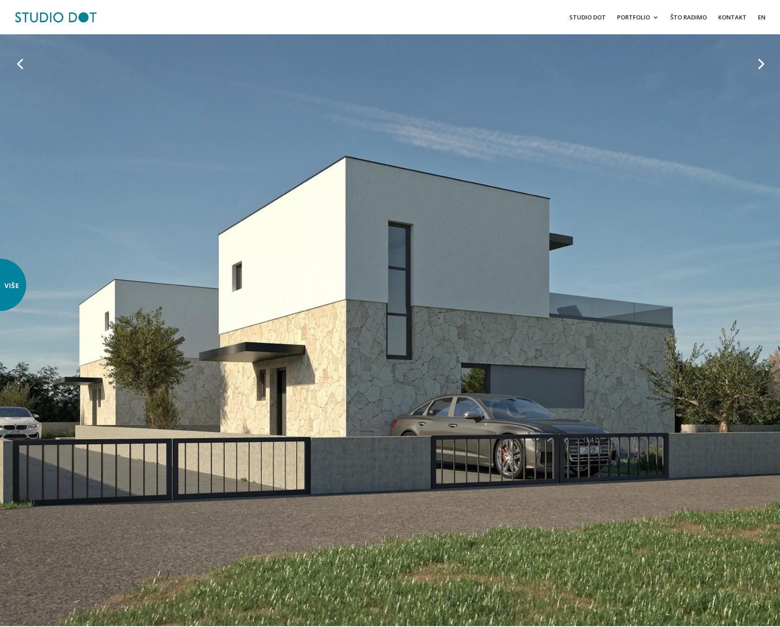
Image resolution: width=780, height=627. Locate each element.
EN (762, 17)
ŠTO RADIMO (688, 17)
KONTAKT (732, 17)
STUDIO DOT (587, 17)
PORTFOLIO (633, 17)
